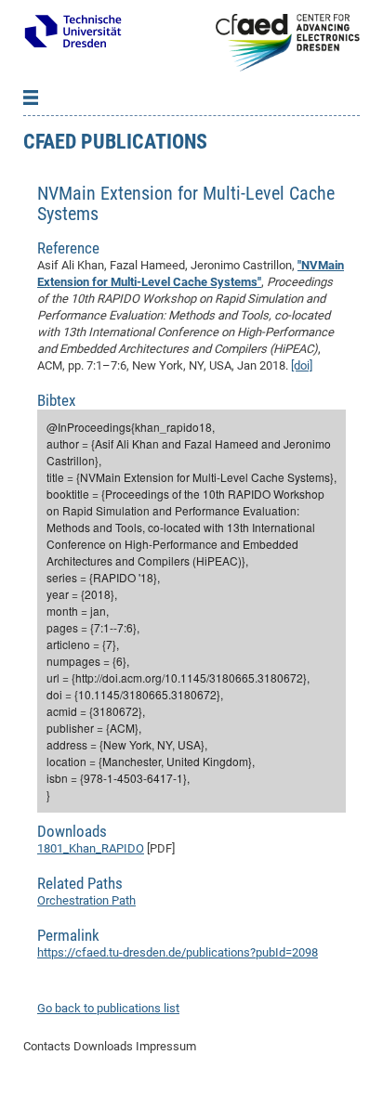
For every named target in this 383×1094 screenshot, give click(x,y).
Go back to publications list (108, 1008)
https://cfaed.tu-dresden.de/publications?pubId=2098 (177, 952)
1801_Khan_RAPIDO (90, 848)
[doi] (301, 365)
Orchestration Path (86, 900)
